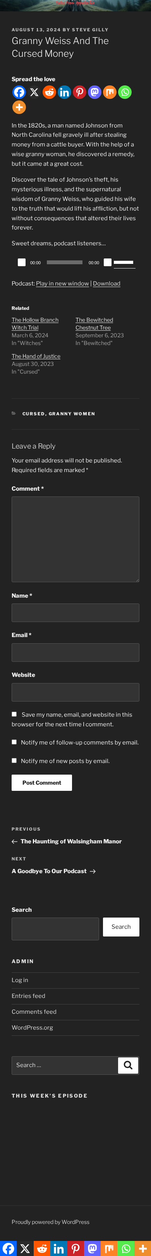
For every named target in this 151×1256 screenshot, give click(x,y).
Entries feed (28, 996)
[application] (75, 262)
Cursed (33, 413)
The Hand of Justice (36, 356)
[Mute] (108, 262)
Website (23, 674)
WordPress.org (32, 1027)
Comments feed (34, 1011)
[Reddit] (49, 92)
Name (22, 595)
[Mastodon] (94, 92)
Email (21, 635)
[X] (34, 92)
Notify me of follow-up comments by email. (80, 742)
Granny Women (72, 413)
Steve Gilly (90, 29)
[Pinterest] (79, 92)
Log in (20, 980)
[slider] (125, 262)
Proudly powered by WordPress (50, 1222)
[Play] (22, 262)
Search (22, 909)
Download (106, 283)
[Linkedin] (64, 92)
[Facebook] (19, 92)
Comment (28, 488)
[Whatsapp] (125, 92)
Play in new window (62, 283)
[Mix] (110, 92)
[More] (19, 107)
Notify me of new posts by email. (65, 761)
